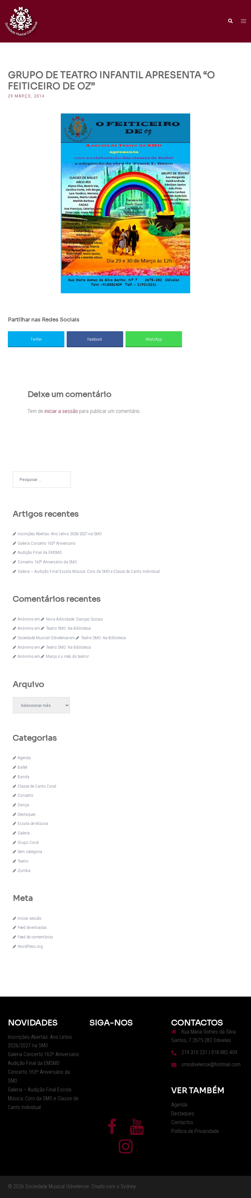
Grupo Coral (28, 842)
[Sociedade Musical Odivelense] (21, 21)
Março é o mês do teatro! (67, 656)
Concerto (25, 795)
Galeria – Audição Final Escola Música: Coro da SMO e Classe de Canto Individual (89, 571)
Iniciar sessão (30, 918)
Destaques (27, 814)
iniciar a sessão (61, 411)
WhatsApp (153, 339)
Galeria (24, 832)
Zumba (24, 870)
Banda (23, 776)
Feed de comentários (35, 936)
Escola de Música (33, 823)
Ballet (22, 767)
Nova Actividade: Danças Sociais (74, 619)
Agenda (24, 757)
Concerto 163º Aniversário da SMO (47, 561)
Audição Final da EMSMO (40, 552)
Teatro (23, 861)
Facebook (94, 339)
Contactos (182, 1122)
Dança (23, 804)
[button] (230, 21)
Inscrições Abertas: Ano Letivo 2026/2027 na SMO (60, 533)
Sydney (128, 1186)
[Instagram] (126, 1150)
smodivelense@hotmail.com (211, 1064)
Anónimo (26, 619)
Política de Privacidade (195, 1131)
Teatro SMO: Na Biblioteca (68, 628)
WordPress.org (30, 946)
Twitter (36, 339)
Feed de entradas (32, 927)
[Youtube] (137, 1131)
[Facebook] (112, 1131)
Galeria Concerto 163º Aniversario (46, 543)
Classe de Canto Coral (37, 786)
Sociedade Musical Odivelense (43, 637)
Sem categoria (30, 851)
